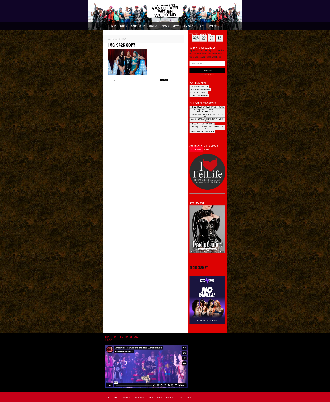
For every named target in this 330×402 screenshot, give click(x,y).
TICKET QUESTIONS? (199, 95)
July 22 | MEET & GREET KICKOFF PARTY (207, 107)
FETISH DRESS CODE (199, 87)
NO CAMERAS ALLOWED (200, 90)
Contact (189, 397)
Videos (159, 397)
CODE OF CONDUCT (199, 93)
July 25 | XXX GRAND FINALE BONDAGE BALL (207, 127)
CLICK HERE (196, 149)
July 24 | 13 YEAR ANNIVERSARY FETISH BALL (207, 120)
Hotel (180, 397)
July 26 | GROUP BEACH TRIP (202, 131)
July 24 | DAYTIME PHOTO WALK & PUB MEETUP (207, 115)
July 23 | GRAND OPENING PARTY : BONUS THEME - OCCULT (207, 111)
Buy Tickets (170, 397)
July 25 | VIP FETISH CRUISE (202, 124)
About (116, 397)
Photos (150, 397)
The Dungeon (139, 397)
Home (107, 397)
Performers (126, 397)
